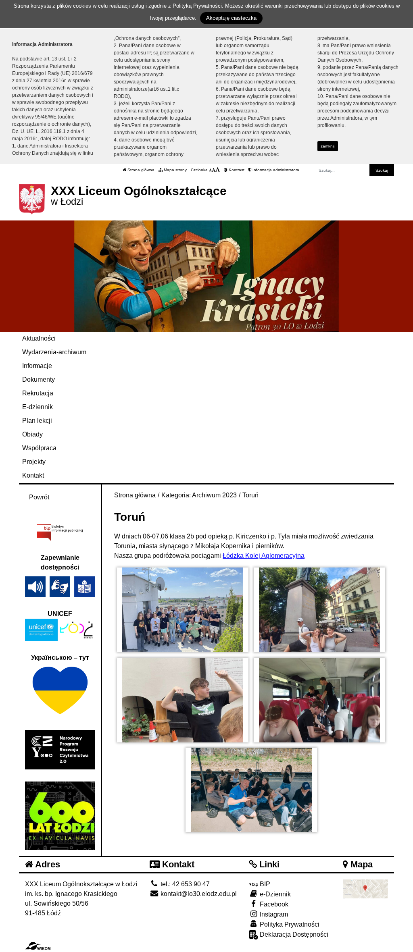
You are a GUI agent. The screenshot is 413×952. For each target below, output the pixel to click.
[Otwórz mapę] (365, 888)
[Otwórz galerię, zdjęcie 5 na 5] (251, 790)
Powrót (39, 497)
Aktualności (39, 338)
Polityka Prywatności (288, 924)
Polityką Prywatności (197, 6)
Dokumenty (38, 379)
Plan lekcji (37, 420)
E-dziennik (37, 406)
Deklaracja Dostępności (293, 934)
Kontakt (33, 475)
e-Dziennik (274, 894)
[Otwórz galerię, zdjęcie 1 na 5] (182, 609)
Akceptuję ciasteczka (231, 18)
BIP (264, 884)
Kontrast (235, 170)
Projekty (34, 461)
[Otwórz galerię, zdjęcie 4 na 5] (319, 700)
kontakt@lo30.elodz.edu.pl (198, 893)
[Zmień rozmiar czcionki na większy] (213, 170)
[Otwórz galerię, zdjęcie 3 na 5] (182, 700)
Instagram (273, 914)
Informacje (37, 365)
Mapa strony (175, 170)
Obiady (32, 434)
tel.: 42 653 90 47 (184, 884)
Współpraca (39, 448)
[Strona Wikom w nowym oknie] (37, 946)
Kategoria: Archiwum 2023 (199, 495)
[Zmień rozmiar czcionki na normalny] (210, 170)
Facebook (273, 904)
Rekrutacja (37, 393)
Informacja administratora (275, 170)
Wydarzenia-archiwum (54, 352)
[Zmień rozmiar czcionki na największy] (217, 170)
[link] (264, 555)
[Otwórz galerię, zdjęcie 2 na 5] (319, 609)
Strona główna (140, 170)
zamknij (327, 146)
